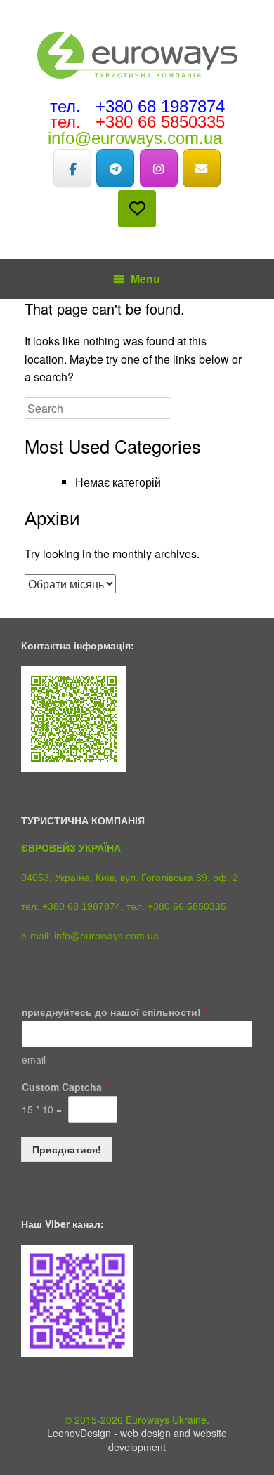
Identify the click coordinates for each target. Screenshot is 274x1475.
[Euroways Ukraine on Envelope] (202, 168)
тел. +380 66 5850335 (137, 121)
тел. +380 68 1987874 (137, 106)
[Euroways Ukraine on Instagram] (159, 168)
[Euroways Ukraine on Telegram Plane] (115, 168)
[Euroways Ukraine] (137, 55)
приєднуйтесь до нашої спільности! (114, 1011)
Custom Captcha (65, 1086)
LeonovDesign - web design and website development (137, 1440)
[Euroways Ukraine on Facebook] (72, 168)
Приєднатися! (66, 1149)
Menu (145, 278)
